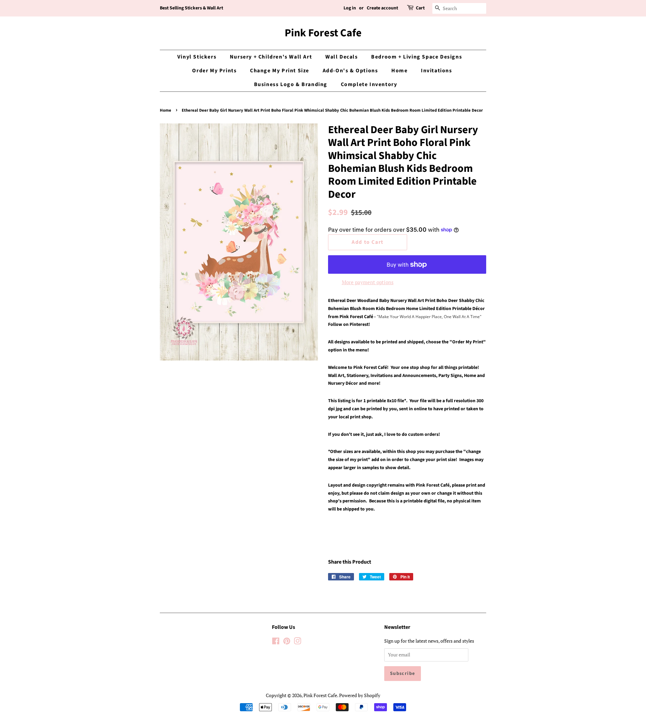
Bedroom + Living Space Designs (416, 57)
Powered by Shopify (359, 695)
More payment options (368, 282)
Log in (350, 8)
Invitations (436, 70)
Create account (382, 8)
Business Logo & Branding (290, 84)
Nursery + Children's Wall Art (271, 57)
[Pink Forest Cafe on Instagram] (297, 642)
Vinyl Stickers (196, 57)
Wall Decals (341, 57)
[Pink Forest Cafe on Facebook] (276, 642)
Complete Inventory (369, 84)
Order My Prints (214, 70)
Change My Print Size (279, 70)
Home (399, 70)
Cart (420, 8)
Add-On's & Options (350, 70)
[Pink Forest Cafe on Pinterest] (286, 642)
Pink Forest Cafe (323, 33)
